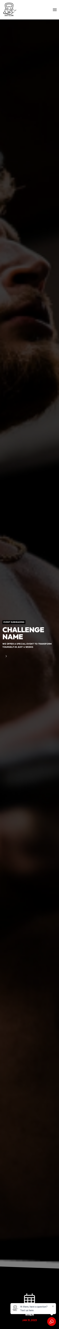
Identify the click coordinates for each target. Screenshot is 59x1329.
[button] (42, 1322)
